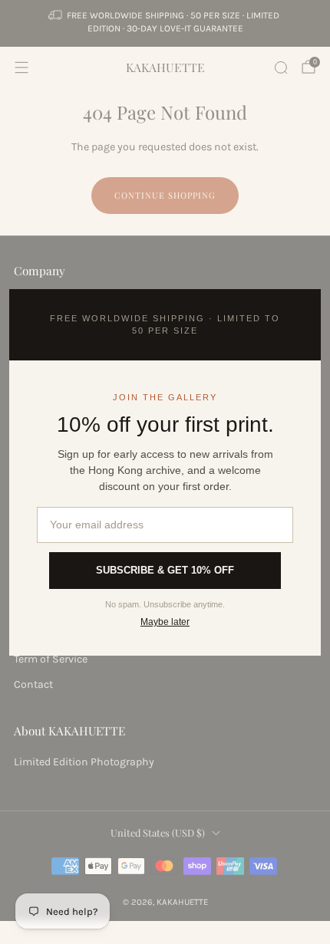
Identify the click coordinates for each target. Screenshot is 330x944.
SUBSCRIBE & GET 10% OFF (165, 570)
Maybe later (165, 622)
